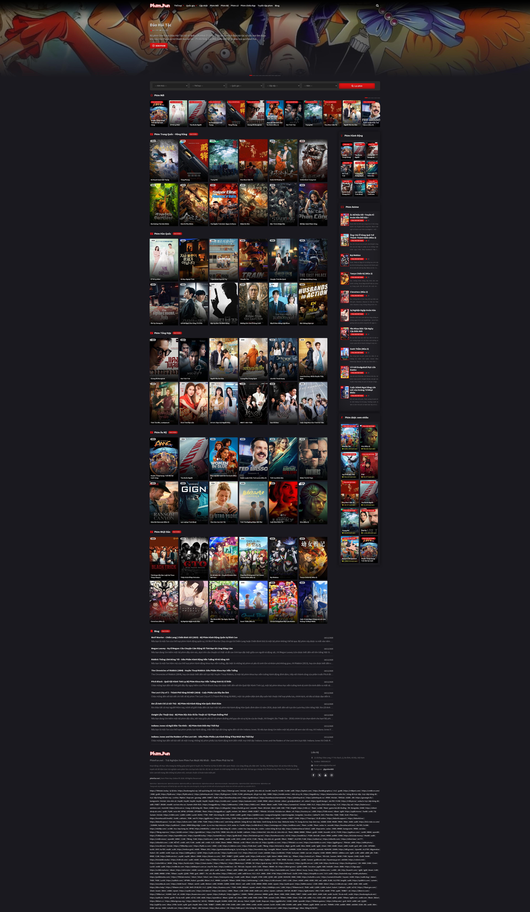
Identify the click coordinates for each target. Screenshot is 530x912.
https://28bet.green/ (287, 866)
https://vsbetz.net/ (357, 859)
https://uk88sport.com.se (195, 866)
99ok (346, 822)
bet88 (239, 832)
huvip (305, 870)
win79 (195, 818)
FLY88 (234, 794)
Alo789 (359, 825)
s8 (293, 811)
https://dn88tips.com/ (271, 887)
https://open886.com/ (178, 835)
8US (322, 815)
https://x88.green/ (346, 849)
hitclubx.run (280, 811)
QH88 (209, 887)
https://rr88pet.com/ (352, 790)
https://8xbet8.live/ (356, 818)
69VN (248, 904)
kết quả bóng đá (205, 790)
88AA (164, 891)
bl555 (266, 870)
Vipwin (350, 856)
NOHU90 (328, 849)
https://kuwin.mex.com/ (196, 894)
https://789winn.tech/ (295, 887)
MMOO (335, 853)
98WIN (271, 866)
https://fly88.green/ (223, 794)
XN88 (294, 877)
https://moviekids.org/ (257, 849)
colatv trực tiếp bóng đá (220, 828)
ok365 (259, 904)
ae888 (334, 835)
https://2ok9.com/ (205, 839)
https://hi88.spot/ (237, 908)
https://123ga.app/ (353, 866)
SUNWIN (154, 825)
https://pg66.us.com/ (351, 832)
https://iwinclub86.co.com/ (315, 842)
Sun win (172, 822)
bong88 (272, 849)
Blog (277, 5)
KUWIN (168, 894)
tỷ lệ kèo (173, 790)
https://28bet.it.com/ (360, 891)
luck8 (152, 849)
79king (260, 839)
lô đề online (321, 818)
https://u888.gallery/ (187, 853)
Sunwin (285, 849)
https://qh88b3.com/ (255, 815)
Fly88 (170, 811)
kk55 (254, 866)
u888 (204, 797)
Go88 (176, 818)
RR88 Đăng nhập (193, 825)
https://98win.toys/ (236, 863)
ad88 (325, 880)
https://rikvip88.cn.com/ (313, 873)
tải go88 (250, 790)
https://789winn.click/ (175, 887)
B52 (208, 849)
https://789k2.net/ (229, 873)
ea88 (275, 804)
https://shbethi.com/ (331, 839)
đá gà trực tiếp (260, 794)
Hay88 (180, 801)
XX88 (153, 794)
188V (238, 904)
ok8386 (267, 853)
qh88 (188, 897)
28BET (201, 873)
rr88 (227, 815)
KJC (335, 790)
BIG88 (163, 804)
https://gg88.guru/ (334, 842)
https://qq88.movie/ (353, 811)
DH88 (362, 808)
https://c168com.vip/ (338, 884)
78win (205, 808)
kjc (290, 856)
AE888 (323, 822)
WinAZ (238, 884)
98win (248, 877)
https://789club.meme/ (180, 877)
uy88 (349, 887)
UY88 (241, 804)
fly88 (216, 797)
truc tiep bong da (181, 828)
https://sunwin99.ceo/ (217, 835)
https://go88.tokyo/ (251, 797)
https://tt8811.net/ (252, 804)
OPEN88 (190, 811)
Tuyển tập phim (265, 5)
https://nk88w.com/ (322, 870)
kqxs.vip (174, 853)
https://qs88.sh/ (156, 897)
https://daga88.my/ (312, 794)
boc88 (268, 790)
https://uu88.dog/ (362, 877)
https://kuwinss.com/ (221, 887)
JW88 (263, 873)
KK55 (261, 870)
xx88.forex (247, 873)
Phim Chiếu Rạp (248, 5)
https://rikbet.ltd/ (258, 832)
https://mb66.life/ (202, 828)
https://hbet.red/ (250, 853)
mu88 (351, 846)
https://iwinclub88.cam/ (279, 870)
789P (211, 815)
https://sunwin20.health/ (332, 877)
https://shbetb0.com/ (159, 842)
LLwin (203, 825)
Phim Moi (329, 815)
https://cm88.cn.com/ (371, 790)
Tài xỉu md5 (343, 894)
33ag (175, 863)
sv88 (371, 811)
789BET (290, 839)
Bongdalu (355, 808)
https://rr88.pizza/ (349, 801)
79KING (250, 894)
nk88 (351, 822)
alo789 (331, 801)
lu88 (278, 808)
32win (374, 863)
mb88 (334, 846)
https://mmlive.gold (185, 849)
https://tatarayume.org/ (224, 877)
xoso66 (253, 808)
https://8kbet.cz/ (157, 901)
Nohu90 (161, 825)
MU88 (334, 822)
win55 (197, 884)
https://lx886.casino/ (303, 884)
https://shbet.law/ (348, 839)
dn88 (270, 884)
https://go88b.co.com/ (271, 842)
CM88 (269, 794)
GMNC (177, 839)
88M (245, 897)
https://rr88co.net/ (216, 822)
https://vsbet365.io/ (158, 863)
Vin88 (367, 856)
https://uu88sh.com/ (174, 880)
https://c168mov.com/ (232, 846)
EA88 (323, 853)
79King (189, 839)
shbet (271, 801)
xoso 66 (176, 811)
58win (223, 842)
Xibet (273, 808)
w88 (294, 904)
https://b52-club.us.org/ (326, 804)
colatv (234, 828)
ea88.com (363, 897)
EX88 (369, 863)
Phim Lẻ (235, 5)
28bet (193, 856)
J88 (353, 797)
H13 (253, 873)
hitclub (243, 790)
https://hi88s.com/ (266, 818)
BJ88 (330, 880)
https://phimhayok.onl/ (204, 794)
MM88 (339, 828)
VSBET (290, 818)
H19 (229, 825)
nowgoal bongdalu (272, 815)
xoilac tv (235, 825)
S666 (299, 877)
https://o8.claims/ (219, 891)
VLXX (347, 815)
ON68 (250, 811)
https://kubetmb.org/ (343, 873)
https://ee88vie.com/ (291, 825)
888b (342, 866)
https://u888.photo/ (364, 842)
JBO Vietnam (203, 908)
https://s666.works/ (230, 804)
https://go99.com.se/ (304, 863)
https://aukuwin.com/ (247, 801)
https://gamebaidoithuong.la (223, 849)
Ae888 (234, 859)
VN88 (364, 863)
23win (183, 825)
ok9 (187, 842)
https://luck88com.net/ (267, 908)
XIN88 (240, 870)
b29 (212, 842)
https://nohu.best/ (286, 863)
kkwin (371, 870)
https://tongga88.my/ (211, 804)
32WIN (226, 884)
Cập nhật (203, 5)
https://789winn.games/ (315, 901)
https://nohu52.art (306, 856)
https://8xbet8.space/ (159, 822)
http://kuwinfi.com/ (349, 870)
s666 (314, 811)
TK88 (152, 880)
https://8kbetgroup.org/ (175, 901)
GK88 (238, 880)
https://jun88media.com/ (160, 877)
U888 (214, 846)
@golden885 (328, 769)
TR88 (279, 859)
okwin (258, 887)
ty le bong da (241, 849)
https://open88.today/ (197, 835)
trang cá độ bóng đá (194, 808)
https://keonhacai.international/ (273, 797)
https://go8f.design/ (319, 801)
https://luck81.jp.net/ (240, 808)
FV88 (345, 856)
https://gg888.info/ (278, 901)
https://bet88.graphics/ (322, 790)
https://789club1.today (159, 790)
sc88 (216, 839)
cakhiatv (182, 818)
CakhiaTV (316, 815)
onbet (307, 801)
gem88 (277, 839)
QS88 (199, 853)
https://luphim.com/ (304, 790)
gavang (198, 797)
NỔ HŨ (176, 842)
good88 (200, 880)
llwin (216, 866)
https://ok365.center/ (179, 832)
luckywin (295, 853)
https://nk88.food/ (178, 884)
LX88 (316, 863)
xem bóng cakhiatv (233, 822)
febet (194, 877)
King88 (293, 808)
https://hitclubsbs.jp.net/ (253, 835)
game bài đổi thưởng (337, 808)
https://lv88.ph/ (219, 894)
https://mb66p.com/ (158, 828)
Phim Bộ (225, 5)
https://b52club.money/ (353, 835)
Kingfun (316, 853)
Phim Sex (353, 815)
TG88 (280, 804)
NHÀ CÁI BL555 (196, 887)
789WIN (211, 901)
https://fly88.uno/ (168, 794)
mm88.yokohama (360, 873)
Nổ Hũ (275, 863)
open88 (376, 832)
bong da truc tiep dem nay (309, 822)
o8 (303, 801)
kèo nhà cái (259, 790)
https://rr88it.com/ (171, 815)
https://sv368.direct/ (254, 825)
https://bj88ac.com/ (267, 859)
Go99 (295, 873)
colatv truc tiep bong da (248, 828)
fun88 (365, 811)
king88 (254, 877)
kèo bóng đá (219, 815)
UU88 (352, 877)
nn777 (360, 839)
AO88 (211, 808)
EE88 (234, 818)
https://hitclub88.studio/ (160, 859)
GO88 (299, 849)
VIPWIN (248, 863)
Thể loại (178, 5)
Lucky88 (224, 880)
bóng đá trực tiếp (354, 794)
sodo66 (255, 859)
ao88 (249, 859)
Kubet (152, 853)
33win (324, 846)
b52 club (216, 790)
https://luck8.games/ (348, 863)
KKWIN (220, 884)
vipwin (276, 884)
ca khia (175, 797)
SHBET (210, 797)
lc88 (259, 866)
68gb (287, 846)
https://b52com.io (176, 808)
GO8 (319, 897)
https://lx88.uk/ (184, 908)
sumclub (319, 849)
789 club (325, 856)
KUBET (256, 811)
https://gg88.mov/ (206, 818)
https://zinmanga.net (273, 825)
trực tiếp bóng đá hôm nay (160, 797)
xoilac (328, 828)
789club (263, 811)
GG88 (348, 797)
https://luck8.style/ (186, 863)
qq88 (207, 870)
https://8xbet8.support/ (337, 818)
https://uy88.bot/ (173, 825)
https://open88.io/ (214, 897)
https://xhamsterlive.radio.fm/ (333, 794)
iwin (211, 877)
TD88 (336, 815)
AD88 (311, 880)
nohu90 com (172, 908)
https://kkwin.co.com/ (211, 856)
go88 (340, 790)
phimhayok (248, 794)
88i (365, 904)
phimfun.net (155, 778)
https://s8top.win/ (334, 901)
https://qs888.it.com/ (361, 880)
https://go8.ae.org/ (264, 863)
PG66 (288, 853)
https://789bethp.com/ (183, 846)
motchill (165, 808)
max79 (274, 790)
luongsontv (154, 801)
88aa (169, 904)
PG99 (339, 832)
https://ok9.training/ (250, 880)
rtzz (314, 897)
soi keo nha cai (179, 804)
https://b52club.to (276, 846)
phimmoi (258, 894)
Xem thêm (193, 134)
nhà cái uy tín (297, 794)
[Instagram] (331, 775)
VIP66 (183, 811)
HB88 (348, 904)
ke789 (162, 849)
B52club (267, 808)
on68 (250, 897)
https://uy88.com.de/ (211, 853)
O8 (157, 853)
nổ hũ (333, 832)
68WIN (328, 853)
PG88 (310, 835)
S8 (240, 811)
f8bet (284, 839)
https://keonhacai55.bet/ (345, 825)
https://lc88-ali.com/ (179, 859)
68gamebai (374, 849)
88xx (303, 846)
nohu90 (312, 849)
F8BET (298, 894)
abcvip (240, 901)
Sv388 (280, 790)
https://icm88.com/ (223, 801)
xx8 (320, 880)
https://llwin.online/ (218, 908)
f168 (195, 839)
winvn (228, 859)
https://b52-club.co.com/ (369, 822)
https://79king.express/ (159, 832)
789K (190, 818)
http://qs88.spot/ (287, 884)
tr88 (151, 873)
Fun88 (242, 825)
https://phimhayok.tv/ (296, 797)
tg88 (342, 811)
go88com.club (320, 859)
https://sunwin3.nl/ (291, 804)
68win (263, 804)
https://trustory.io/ (303, 811)
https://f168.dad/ (249, 846)
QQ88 (363, 901)
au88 (298, 846)
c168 (171, 842)
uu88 (356, 822)
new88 (169, 804)
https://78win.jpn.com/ (367, 887)
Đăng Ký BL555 (311, 908)
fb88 (307, 887)
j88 (371, 853)
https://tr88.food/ (284, 873)
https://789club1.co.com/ (292, 842)
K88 (282, 808)
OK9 (238, 839)
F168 (254, 839)
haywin (248, 866)
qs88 (165, 811)
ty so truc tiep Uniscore (216, 825)
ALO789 (298, 839)
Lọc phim (357, 86)
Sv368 (287, 790)
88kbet (245, 887)
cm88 (243, 839)
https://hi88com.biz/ (169, 856)
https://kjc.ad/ (347, 804)
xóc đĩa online (214, 873)
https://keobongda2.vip (188, 790)
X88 (245, 870)
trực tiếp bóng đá (369, 794)
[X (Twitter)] (319, 775)
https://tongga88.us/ (216, 811)
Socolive (308, 815)
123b (365, 846)
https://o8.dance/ (204, 891)
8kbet (244, 811)
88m (200, 904)
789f (223, 856)
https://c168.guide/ (223, 808)
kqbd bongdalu (288, 815)
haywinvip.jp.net (333, 859)
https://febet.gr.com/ (230, 790)
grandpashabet (294, 801)
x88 (203, 842)
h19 (325, 873)
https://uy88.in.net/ (229, 853)
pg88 (228, 811)
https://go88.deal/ (234, 835)
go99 (293, 846)
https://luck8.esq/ (331, 863)
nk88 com (259, 891)
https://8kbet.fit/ (194, 901)
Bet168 (316, 835)
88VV (315, 894)
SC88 (253, 884)
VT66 (274, 873)
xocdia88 (241, 859)
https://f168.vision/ (325, 811)
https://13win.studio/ (204, 863)
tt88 (329, 846)
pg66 (319, 866)
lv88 (321, 863)
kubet (222, 870)
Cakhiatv (341, 887)
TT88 (288, 808)
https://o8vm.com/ (184, 822)
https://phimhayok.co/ (315, 797)
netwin (234, 811)
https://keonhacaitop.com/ (230, 797)
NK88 (308, 846)
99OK (340, 822)
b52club (271, 811)
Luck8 (194, 815)
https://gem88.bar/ (197, 832)
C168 (183, 839)
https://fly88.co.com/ (202, 846)
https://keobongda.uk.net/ (365, 894)
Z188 (315, 884)
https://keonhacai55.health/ (161, 818)
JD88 (269, 873)
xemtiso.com (155, 808)
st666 (169, 891)
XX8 (316, 880)
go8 (356, 846)
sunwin (235, 801)
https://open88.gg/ (291, 908)
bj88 (269, 856)
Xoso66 (327, 832)
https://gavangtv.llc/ (364, 797)
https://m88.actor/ (258, 856)
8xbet (274, 856)
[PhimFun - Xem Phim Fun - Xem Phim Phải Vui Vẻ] (160, 752)
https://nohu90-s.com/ (311, 877)
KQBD (252, 901)
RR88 (328, 797)
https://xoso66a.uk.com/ (160, 884)
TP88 (333, 891)
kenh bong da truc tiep (272, 822)
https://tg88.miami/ (306, 891)
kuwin (158, 891)
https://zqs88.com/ (187, 891)
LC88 (187, 887)
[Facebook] (313, 775)
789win (308, 832)
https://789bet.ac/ (157, 894)
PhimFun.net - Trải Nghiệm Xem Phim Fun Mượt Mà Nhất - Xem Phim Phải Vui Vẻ (191, 760)
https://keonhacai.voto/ (275, 835)
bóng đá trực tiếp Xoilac (251, 822)
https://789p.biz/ (221, 863)
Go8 (174, 894)
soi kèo (362, 828)
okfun (266, 891)
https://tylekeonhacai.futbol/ (298, 828)
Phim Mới (214, 5)
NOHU (200, 815)
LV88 (265, 877)
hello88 (330, 866)
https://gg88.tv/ (233, 894)
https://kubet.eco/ (362, 804)
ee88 (168, 853)
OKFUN (287, 891)
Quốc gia (190, 5)
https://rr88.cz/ (304, 808)
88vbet (208, 884)
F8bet (248, 842)
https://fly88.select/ (185, 794)
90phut (182, 797)
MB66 (296, 832)
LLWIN (182, 815)
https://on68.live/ (226, 866)
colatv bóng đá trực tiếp (275, 828)
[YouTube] (325, 775)
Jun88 (363, 832)
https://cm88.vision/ (158, 839)
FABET (157, 804)
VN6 (317, 891)
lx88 (195, 822)
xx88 (292, 790)
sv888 (333, 870)
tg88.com (354, 897)
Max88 (367, 835)
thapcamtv (320, 828)
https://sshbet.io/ (314, 839)
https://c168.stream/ (273, 880)
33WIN (334, 849)
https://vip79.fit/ (213, 832)
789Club (341, 797)
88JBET (294, 891)
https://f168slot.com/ (159, 835)
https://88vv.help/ (157, 887)
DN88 (156, 873)
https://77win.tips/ (307, 818)
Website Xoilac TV (289, 822)
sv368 (319, 808)
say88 (180, 856)
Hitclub (334, 797)
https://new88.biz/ (299, 835)
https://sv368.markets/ (159, 870)
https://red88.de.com (175, 866)
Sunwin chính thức (194, 804)
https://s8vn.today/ (223, 818)
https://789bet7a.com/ (215, 859)
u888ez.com (344, 853)
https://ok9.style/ (183, 870)
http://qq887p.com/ (158, 904)
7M (349, 808)
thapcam (190, 797)
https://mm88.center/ (282, 794)
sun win (309, 853)
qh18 (212, 870)
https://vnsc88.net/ (158, 846)
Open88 (358, 849)
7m (207, 873)
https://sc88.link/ (278, 853)
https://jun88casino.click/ (247, 818)
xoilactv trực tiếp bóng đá (368, 801)
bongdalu (299, 815)
